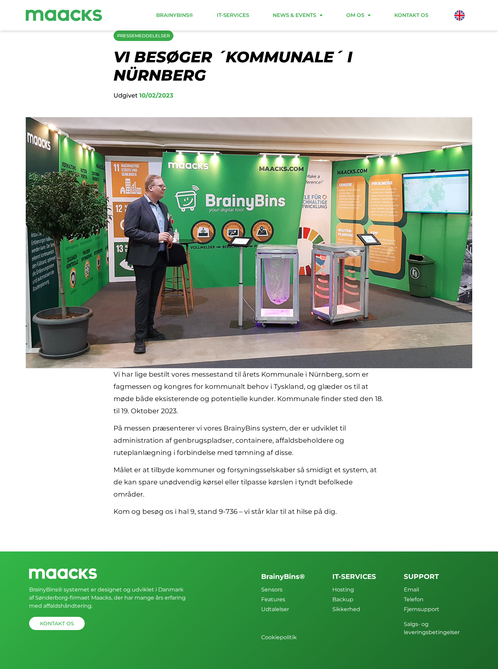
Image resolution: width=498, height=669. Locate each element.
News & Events (294, 15)
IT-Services (233, 15)
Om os (355, 15)
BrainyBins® (174, 15)
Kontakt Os (411, 15)
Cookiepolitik (279, 637)
